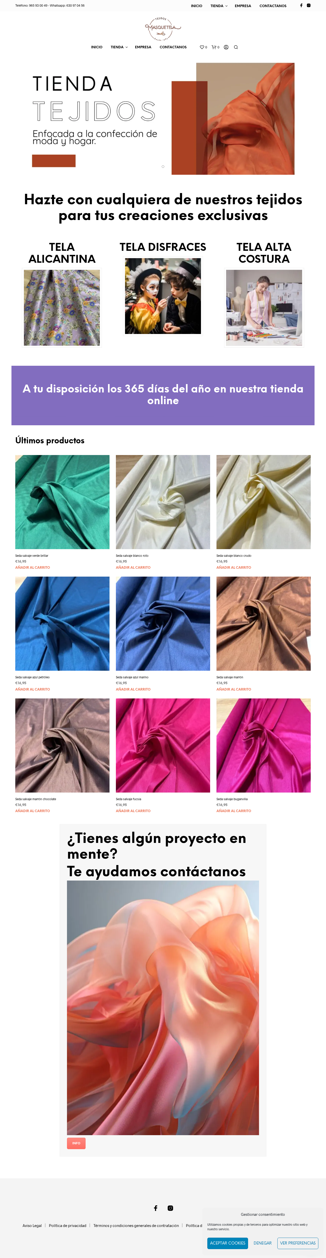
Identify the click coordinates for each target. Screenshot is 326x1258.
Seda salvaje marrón (229, 677)
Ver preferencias (298, 1243)
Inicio (196, 6)
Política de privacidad (67, 1225)
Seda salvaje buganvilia (232, 799)
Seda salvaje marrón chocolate (35, 799)
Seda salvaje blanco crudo (233, 555)
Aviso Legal (32, 1225)
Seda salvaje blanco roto (132, 555)
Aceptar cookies (227, 1243)
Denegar (263, 1243)
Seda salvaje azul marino (132, 677)
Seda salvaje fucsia (128, 799)
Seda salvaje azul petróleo (32, 677)
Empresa (243, 6)
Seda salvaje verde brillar (31, 555)
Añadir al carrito (32, 567)
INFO (76, 1143)
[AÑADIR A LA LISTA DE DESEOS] (67, 542)
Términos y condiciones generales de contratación (136, 1225)
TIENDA (217, 6)
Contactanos (273, 6)
